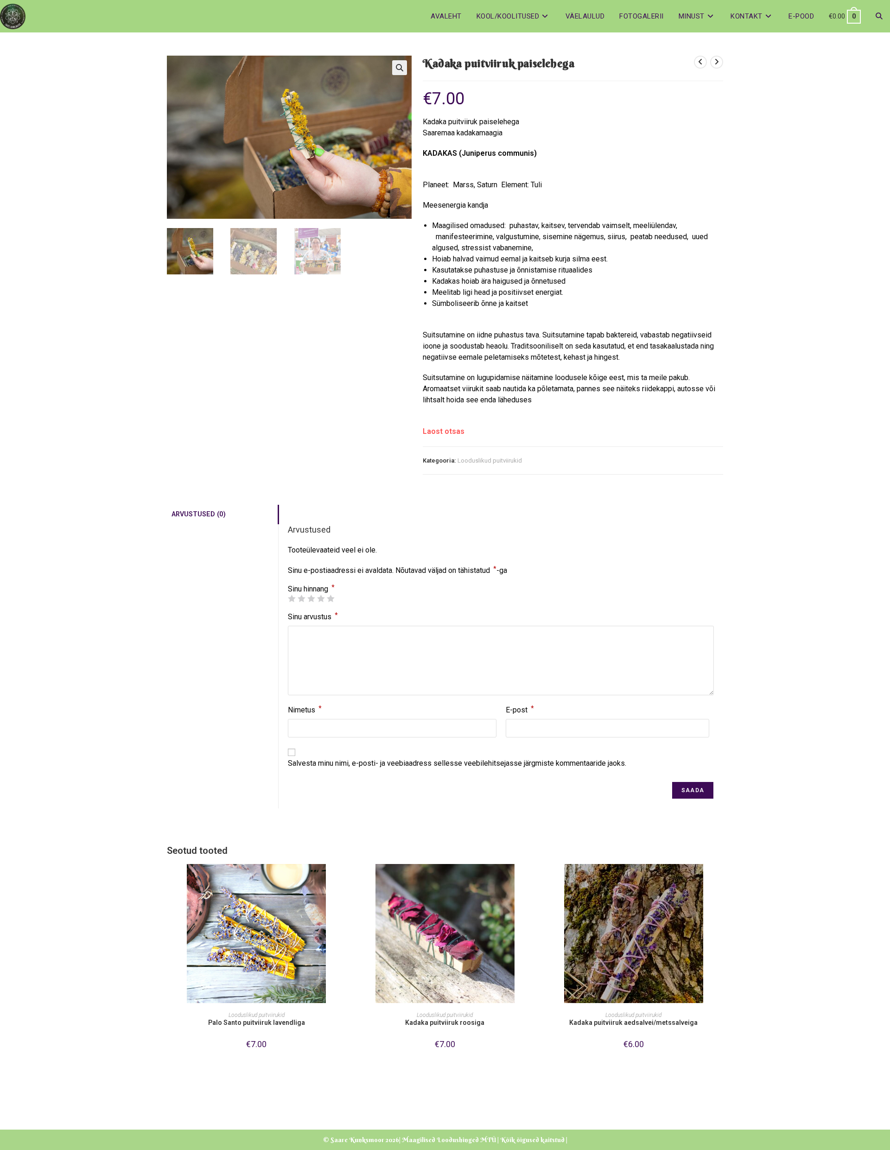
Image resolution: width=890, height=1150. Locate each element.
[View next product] (716, 62)
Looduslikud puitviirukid (490, 460)
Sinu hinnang (311, 589)
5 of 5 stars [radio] (330, 598)
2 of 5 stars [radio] (301, 598)
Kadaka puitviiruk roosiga (444, 1022)
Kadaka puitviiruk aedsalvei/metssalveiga (633, 1022)
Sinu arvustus (313, 616)
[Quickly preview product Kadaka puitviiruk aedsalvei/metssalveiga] (720, 880)
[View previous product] (700, 62)
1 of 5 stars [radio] (291, 598)
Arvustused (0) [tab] (199, 514)
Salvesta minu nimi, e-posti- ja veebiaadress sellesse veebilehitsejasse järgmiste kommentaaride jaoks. (457, 763)
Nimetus (305, 709)
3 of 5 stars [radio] (311, 598)
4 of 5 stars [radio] (320, 598)
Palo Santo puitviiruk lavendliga (256, 1022)
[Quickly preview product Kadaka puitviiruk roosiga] (531, 880)
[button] (399, 67)
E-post (520, 709)
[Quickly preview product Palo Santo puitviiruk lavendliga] (343, 880)
